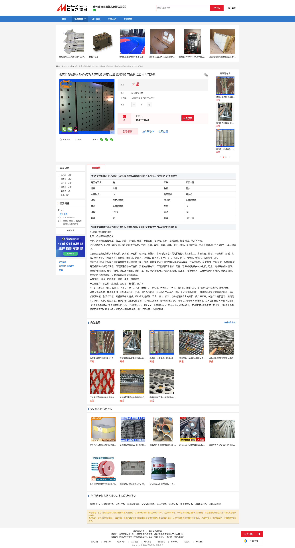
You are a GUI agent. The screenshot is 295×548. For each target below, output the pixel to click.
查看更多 (70, 230)
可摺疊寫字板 (107, 503)
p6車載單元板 (186, 503)
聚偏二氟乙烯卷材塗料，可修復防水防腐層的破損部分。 (172, 484)
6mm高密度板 (148, 503)
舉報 (79, 139)
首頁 (58, 66)
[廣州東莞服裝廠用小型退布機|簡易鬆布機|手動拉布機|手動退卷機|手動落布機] (225, 112)
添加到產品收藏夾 (66, 266)
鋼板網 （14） (67, 187)
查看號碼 (187, 118)
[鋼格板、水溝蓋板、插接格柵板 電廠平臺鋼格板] (225, 138)
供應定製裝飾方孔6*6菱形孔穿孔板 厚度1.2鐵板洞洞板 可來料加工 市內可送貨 (151, 534)
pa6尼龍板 (162, 503)
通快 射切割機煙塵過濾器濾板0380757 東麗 (227, 56)
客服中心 (121, 541)
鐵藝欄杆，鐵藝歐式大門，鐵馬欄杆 (134, 484)
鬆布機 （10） (67, 183)
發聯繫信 (127, 131)
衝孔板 (74, 66)
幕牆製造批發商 (155, 531)
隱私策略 (147, 541)
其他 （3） (65, 195)
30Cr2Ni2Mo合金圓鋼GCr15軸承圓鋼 (194, 445)
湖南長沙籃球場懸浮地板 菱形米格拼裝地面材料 (138, 56)
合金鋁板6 (95, 503)
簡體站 (187, 541)
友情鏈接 (199, 541)
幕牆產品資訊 (138, 531)
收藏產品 (66, 139)
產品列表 (65, 66)
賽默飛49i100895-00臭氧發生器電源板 (195, 56)
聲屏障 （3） (66, 191)
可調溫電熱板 (215, 503)
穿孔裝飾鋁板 (133, 503)
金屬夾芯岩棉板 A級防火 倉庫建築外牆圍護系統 (109, 445)
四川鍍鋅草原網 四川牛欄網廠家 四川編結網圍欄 (139, 445)
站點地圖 (134, 541)
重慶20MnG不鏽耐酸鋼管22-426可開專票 (166, 445)
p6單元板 (173, 503)
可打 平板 (120, 503)
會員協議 (161, 541)
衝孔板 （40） (67, 175)
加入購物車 (148, 131)
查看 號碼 (63, 214)
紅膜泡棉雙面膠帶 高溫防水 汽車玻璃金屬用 (108, 484)
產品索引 (63, 262)
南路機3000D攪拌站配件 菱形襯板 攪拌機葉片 (78, 56)
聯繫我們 (107, 541)
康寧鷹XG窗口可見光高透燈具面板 (163, 56)
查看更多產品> (230, 322)
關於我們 (94, 541)
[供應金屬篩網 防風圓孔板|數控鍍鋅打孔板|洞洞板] (225, 85)
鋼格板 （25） (67, 179)
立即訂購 (163, 131)
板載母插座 (93, 56)
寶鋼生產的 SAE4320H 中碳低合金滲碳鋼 (226, 445)
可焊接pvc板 (201, 503)
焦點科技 (151, 545)
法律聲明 (174, 541)
